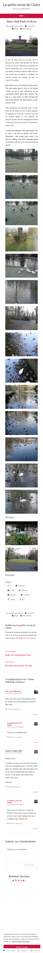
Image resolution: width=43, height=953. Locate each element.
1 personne (16, 709)
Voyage (16, 29)
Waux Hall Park (26, 29)
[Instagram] (16, 880)
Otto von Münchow (13, 691)
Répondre (35, 714)
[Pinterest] (18, 880)
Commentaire (29, 865)
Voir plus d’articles (29, 638)
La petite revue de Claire (21, 4)
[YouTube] (23, 880)
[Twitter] (13, 880)
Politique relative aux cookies (20, 941)
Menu (24, 16)
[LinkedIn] (21, 880)
